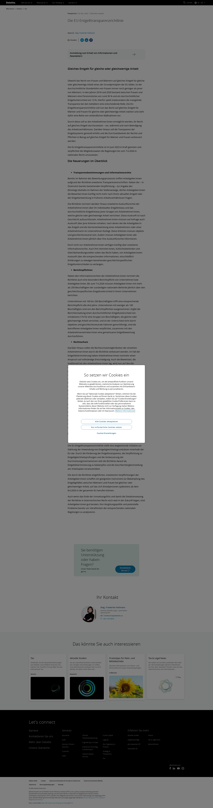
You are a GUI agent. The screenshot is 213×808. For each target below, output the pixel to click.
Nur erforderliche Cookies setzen (106, 427)
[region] (106, 404)
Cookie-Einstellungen (106, 433)
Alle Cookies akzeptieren (106, 421)
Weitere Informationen (125, 411)
